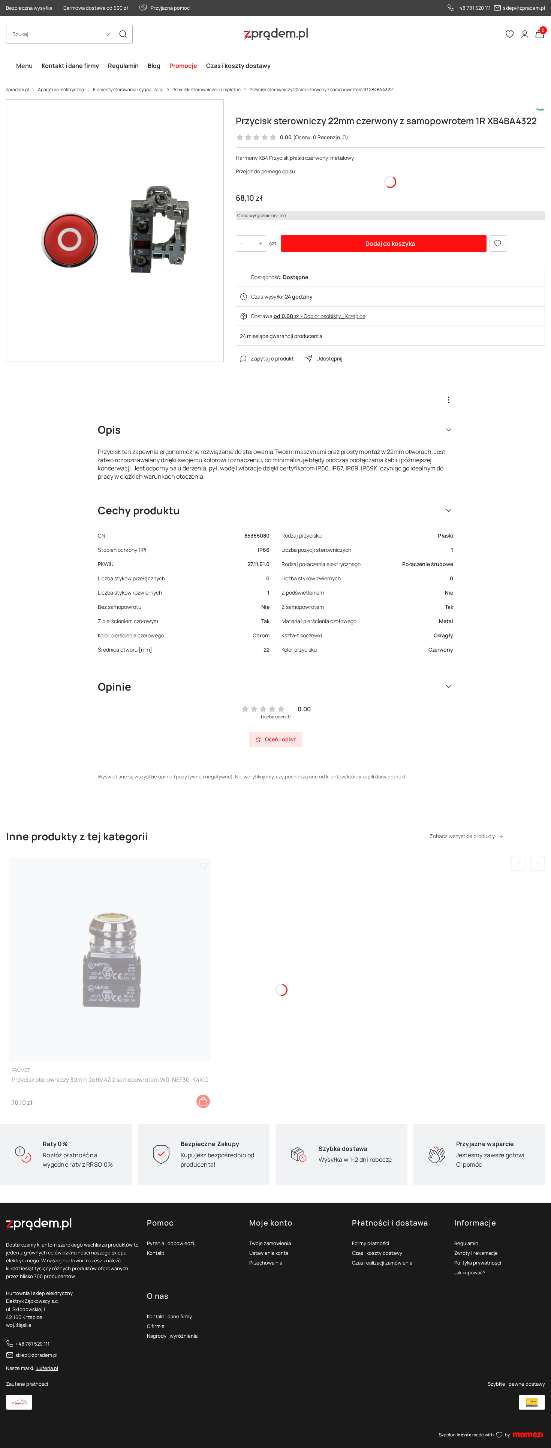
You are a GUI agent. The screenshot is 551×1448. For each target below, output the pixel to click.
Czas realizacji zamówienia (382, 1262)
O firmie (156, 1326)
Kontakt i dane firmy (169, 1316)
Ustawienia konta (268, 1253)
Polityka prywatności (477, 1262)
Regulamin (466, 1243)
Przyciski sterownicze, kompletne (206, 89)
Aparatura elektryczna (61, 89)
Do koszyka (203, 1101)
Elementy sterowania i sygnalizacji (128, 89)
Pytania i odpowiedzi (170, 1243)
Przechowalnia (265, 1262)
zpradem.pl (17, 89)
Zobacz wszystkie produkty (462, 836)
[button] (123, 34)
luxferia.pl (47, 1368)
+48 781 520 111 (474, 8)
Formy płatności (370, 1243)
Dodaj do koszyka (390, 243)
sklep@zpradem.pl (524, 8)
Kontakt (155, 1253)
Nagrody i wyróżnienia (172, 1335)
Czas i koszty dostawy (377, 1253)
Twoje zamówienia (270, 1243)
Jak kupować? (469, 1272)
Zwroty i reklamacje (476, 1253)
